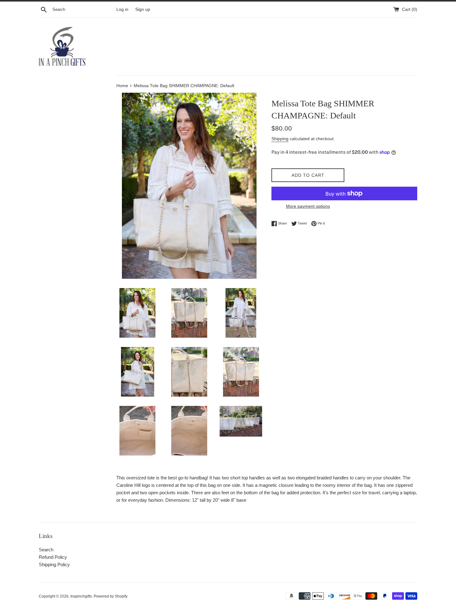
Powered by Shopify (110, 596)
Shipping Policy (54, 564)
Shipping (279, 138)
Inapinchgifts (81, 596)
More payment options (308, 206)
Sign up (142, 9)
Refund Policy (53, 557)
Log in (122, 9)
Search (46, 549)
